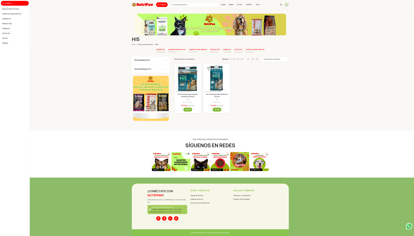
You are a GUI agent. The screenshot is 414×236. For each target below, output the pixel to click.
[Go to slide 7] (214, 173)
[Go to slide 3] (206, 173)
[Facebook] (164, 218)
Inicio (134, 44)
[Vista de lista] (248, 59)
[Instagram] (158, 218)
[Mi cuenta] (281, 4)
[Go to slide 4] (208, 173)
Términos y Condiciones (241, 195)
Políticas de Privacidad (241, 199)
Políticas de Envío (196, 199)
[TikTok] (176, 218)
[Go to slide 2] (203, 173)
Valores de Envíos (196, 195)
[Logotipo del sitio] (142, 4)
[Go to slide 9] (219, 173)
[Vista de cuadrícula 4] (257, 59)
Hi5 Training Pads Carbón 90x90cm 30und (188, 95)
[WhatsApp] (170, 218)
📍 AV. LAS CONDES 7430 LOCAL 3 (161, 207)
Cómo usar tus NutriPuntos (200, 203)
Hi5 (188, 99)
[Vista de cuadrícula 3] (252, 59)
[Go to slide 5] (210, 173)
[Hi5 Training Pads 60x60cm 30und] (217, 78)
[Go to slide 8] (216, 173)
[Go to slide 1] (201, 173)
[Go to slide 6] (212, 173)
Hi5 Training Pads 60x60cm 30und (217, 95)
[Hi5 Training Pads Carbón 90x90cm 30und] (187, 78)
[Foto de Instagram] (161, 161)
